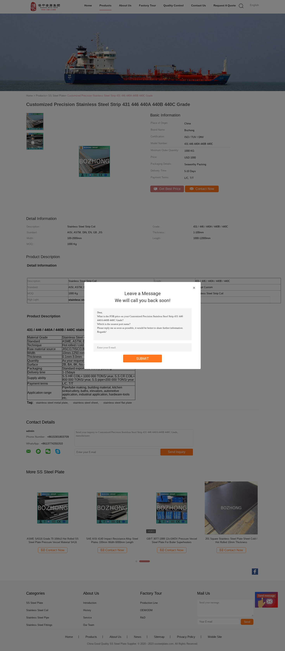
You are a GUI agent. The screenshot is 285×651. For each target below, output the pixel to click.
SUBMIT (142, 358)
